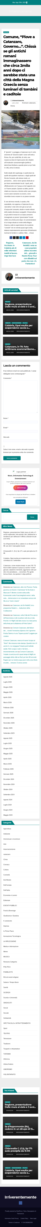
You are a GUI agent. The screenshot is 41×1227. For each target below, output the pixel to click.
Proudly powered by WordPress (14, 1211)
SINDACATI (7, 1003)
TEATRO (6, 1033)
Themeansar (20, 1213)
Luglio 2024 (7, 805)
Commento (7, 378)
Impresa (6, 926)
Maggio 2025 (7, 753)
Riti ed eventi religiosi (10, 977)
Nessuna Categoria (10, 962)
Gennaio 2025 (8, 774)
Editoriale (6, 900)
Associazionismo (16, 322)
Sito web (6, 437)
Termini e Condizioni (14, 1222)
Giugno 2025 (7, 748)
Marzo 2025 (7, 764)
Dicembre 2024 (8, 779)
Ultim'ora (6, 1059)
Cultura (5, 870)
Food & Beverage (9, 910)
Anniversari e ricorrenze (11, 839)
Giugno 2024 (7, 810)
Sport (5, 1028)
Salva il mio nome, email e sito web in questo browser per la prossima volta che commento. (18, 451)
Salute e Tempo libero (11, 982)
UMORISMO (7, 1069)
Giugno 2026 (7, 687)
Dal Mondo (7, 880)
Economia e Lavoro (10, 895)
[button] (29, 19)
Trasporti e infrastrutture (11, 1049)
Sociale (6, 1013)
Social (5, 1008)
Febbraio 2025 (8, 769)
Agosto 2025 (7, 738)
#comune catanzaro (28, 103)
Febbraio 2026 (8, 707)
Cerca (5, 510)
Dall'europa (7, 885)
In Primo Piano (8, 931)
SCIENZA (6, 992)
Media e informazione (10, 946)
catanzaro (6, 854)
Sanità (5, 987)
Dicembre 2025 (8, 718)
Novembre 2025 (9, 723)
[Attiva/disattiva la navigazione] (38, 19)
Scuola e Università (10, 997)
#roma (12, 106)
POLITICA (6, 32)
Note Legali (33, 1218)
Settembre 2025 (8, 733)
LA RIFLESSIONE (9, 941)
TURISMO (7, 1054)
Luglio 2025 (7, 743)
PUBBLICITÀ (8, 972)
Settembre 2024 (8, 794)
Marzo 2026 (7, 702)
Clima (5, 859)
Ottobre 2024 (7, 789)
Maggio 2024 (7, 815)
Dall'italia (6, 890)
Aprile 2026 (7, 697)
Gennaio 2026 (8, 713)
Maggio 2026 (7, 692)
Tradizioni (6, 1044)
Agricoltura (7, 829)
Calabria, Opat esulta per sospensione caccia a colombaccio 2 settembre (19, 328)
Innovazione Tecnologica (12, 936)
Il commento (7, 921)
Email (5, 428)
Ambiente (7, 322)
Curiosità (6, 875)
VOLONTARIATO (9, 1074)
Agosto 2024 (7, 800)
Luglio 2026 (7, 682)
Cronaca (6, 864)
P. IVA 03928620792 (27, 1222)
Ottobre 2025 (7, 728)
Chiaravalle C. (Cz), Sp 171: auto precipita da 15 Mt (18, 1149)
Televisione (7, 1038)
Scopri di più (20, 502)
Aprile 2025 (7, 759)
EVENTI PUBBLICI (10, 905)
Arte (4, 844)
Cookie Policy (24, 1218)
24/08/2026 (10, 1132)
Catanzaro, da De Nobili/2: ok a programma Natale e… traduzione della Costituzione (18, 608)
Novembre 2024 (9, 784)
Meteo (5, 951)
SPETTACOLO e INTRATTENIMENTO (17, 1023)
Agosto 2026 (7, 677)
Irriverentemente (20, 11)
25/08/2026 (10, 1110)
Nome (5, 418)
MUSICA (6, 957)
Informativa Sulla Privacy (12, 1218)
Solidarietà (7, 1018)
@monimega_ (21, 488)
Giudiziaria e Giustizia (11, 916)
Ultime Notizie (8, 1064)
